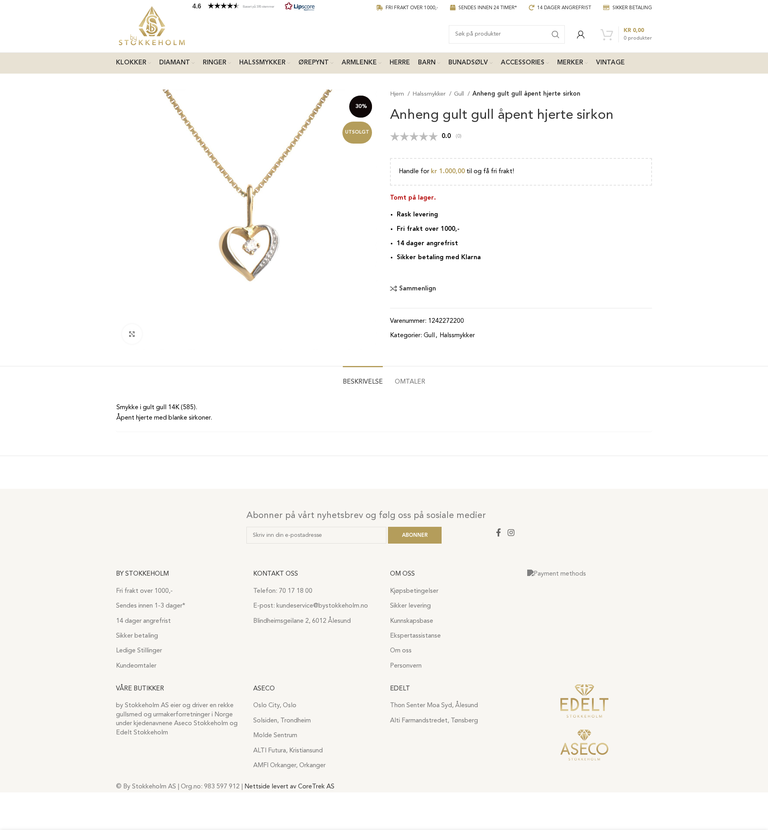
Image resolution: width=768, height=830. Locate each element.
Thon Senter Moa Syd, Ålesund (434, 705)
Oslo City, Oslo (274, 705)
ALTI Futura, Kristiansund (288, 751)
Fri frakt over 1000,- (144, 591)
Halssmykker (429, 94)
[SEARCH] (555, 34)
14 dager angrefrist (143, 621)
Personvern (406, 666)
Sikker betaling (137, 636)
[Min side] (581, 34)
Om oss (401, 651)
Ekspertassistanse (415, 636)
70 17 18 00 (295, 591)
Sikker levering (410, 606)
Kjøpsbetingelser (414, 591)
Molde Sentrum (275, 735)
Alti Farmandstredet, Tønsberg (434, 721)
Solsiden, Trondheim (282, 721)
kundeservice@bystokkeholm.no (322, 606)
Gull (460, 94)
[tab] (363, 378)
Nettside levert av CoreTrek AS (289, 787)
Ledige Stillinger (139, 651)
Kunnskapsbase (411, 621)
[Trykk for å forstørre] (132, 334)
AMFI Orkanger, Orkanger (289, 765)
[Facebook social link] (498, 532)
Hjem (398, 94)
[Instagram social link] (511, 532)
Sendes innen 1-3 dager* (150, 606)
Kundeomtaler (136, 666)
